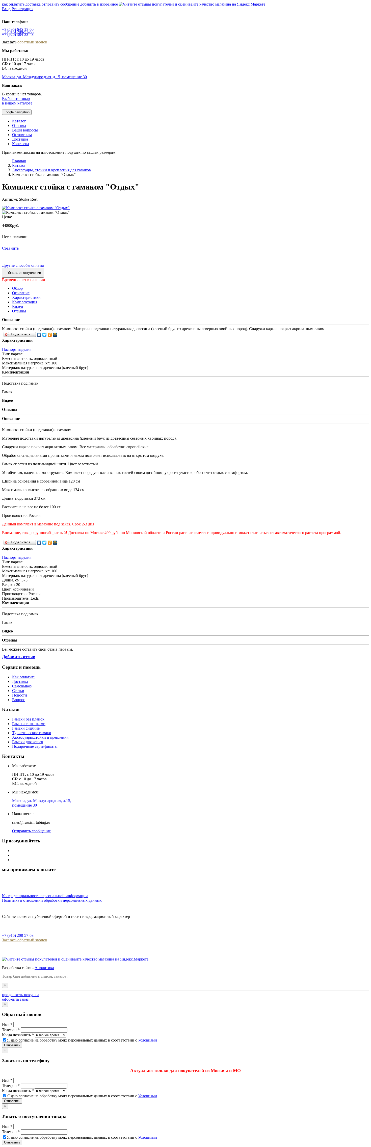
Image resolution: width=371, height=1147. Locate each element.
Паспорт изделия (16, 349)
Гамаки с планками (28, 724)
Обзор (17, 288)
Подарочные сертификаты (35, 746)
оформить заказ (15, 999)
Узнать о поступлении (24, 273)
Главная (19, 161)
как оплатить (13, 4)
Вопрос (18, 700)
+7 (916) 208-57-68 (18, 935)
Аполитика (44, 968)
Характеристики (26, 297)
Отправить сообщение (31, 831)
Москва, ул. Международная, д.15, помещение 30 (44, 77)
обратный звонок (32, 42)
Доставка (20, 139)
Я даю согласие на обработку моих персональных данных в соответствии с (82, 1040)
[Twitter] (44, 334)
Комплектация (24, 302)
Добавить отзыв (18, 656)
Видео (17, 306)
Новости (19, 695)
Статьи (18, 690)
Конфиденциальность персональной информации (45, 896)
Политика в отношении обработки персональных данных (52, 900)
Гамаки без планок (28, 719)
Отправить (12, 1045)
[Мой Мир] (55, 334)
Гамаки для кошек (27, 742)
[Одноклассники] (49, 334)
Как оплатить (23, 677)
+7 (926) (18, 34)
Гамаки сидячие (26, 728)
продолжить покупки (20, 995)
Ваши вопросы (25, 130)
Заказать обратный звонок (24, 940)
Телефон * (11, 1030)
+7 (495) (18, 29)
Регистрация (22, 9)
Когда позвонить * (18, 1035)
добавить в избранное (99, 4)
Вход (6, 9)
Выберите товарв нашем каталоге (17, 100)
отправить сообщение (60, 4)
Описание (21, 293)
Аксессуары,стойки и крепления (40, 737)
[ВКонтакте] (39, 334)
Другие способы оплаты (23, 265)
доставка (33, 4)
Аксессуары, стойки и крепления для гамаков (51, 170)
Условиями (147, 1040)
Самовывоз (22, 686)
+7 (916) (18, 32)
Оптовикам (22, 134)
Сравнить (10, 248)
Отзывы (19, 125)
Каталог (19, 121)
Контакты (20, 144)
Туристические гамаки (31, 733)
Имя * (7, 1024)
